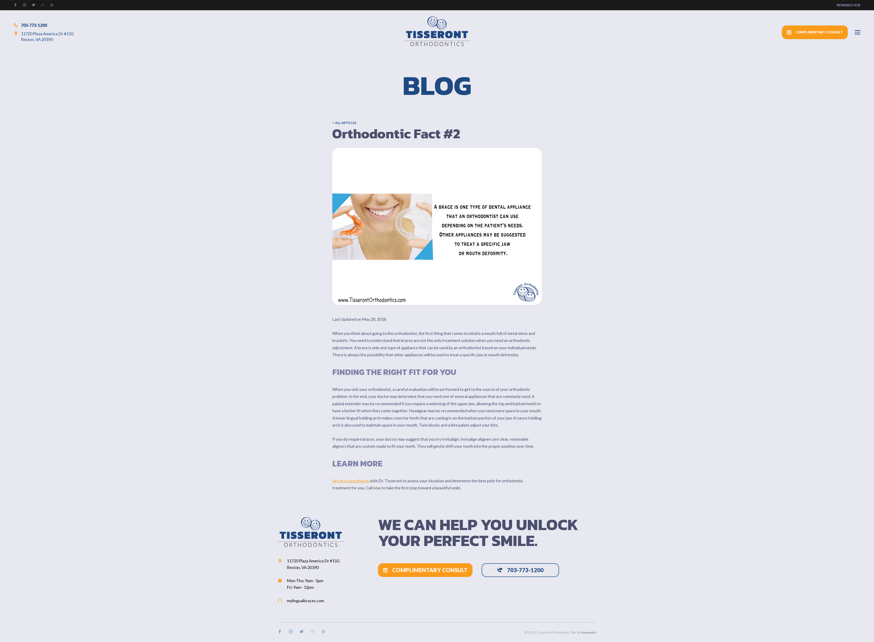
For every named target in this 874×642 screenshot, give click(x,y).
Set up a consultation (351, 480)
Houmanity (588, 632)
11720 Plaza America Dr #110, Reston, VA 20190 (47, 36)
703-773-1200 (34, 25)
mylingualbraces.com (305, 600)
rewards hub (848, 5)
